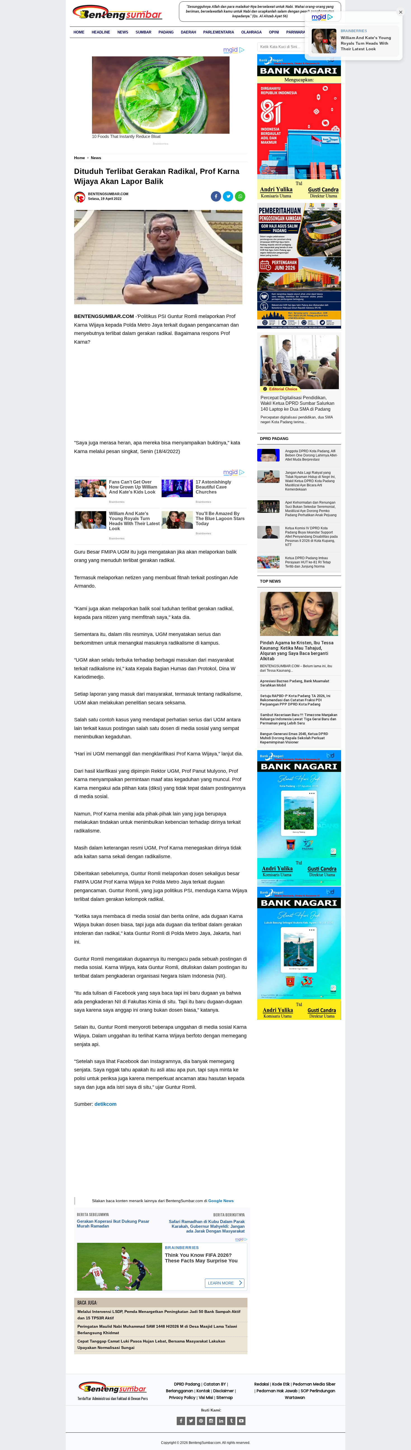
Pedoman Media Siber (314, 1384)
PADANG (166, 32)
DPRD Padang (187, 1384)
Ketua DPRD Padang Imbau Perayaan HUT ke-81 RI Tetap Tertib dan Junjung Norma (308, 562)
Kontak (203, 1391)
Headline (101, 32)
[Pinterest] (201, 1421)
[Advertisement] (160, 388)
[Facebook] (181, 1421)
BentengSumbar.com (205, 1443)
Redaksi (261, 1384)
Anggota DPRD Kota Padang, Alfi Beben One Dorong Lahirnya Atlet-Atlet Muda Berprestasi (311, 455)
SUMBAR (143, 32)
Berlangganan (179, 1391)
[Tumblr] (231, 1421)
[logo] (112, 1392)
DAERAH (188, 32)
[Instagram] (211, 1421)
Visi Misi (206, 1397)
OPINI (274, 32)
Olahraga (251, 32)
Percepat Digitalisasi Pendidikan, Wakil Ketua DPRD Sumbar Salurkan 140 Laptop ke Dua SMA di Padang (297, 403)
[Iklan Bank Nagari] (299, 885)
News (122, 32)
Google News (221, 1200)
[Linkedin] (221, 1421)
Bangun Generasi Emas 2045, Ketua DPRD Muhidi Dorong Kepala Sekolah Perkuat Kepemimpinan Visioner (294, 738)
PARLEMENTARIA (218, 32)
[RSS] (241, 1421)
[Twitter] (191, 1421)
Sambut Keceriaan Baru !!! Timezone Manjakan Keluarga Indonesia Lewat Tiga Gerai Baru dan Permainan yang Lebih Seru (298, 719)
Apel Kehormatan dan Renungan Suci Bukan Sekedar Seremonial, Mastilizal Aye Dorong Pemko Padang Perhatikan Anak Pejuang (311, 509)
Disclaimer (223, 1391)
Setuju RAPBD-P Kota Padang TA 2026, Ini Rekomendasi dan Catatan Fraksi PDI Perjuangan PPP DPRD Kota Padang (295, 700)
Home (79, 32)
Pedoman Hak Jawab (277, 1391)
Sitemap (224, 1397)
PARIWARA (295, 32)
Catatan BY (215, 1384)
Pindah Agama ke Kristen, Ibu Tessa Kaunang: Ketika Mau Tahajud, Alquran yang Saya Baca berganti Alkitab (297, 650)
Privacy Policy (182, 1397)
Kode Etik (281, 1384)
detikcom (106, 1104)
